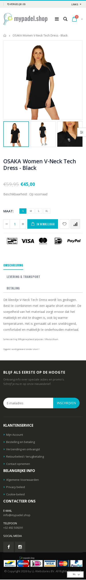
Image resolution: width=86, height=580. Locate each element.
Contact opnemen (18, 464)
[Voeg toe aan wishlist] (64, 224)
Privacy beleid (15, 487)
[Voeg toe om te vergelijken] (75, 224)
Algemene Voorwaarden (22, 480)
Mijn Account (14, 435)
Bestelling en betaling (20, 442)
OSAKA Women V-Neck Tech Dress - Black (39, 164)
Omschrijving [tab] (13, 265)
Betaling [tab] (13, 288)
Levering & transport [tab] (23, 276)
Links (74, 4)
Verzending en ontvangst (23, 449)
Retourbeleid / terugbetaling (25, 456)
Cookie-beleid (15, 494)
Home (5, 35)
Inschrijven (66, 403)
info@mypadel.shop (16, 515)
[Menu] (57, 19)
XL (46, 211)
